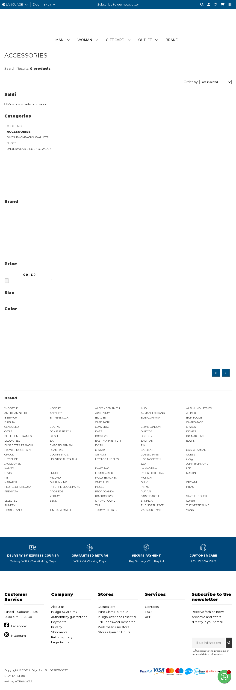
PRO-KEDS (56, 491)
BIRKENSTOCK (59, 417)
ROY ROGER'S (103, 496)
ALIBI (144, 408)
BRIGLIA (9, 422)
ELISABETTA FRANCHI (18, 445)
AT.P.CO (191, 413)
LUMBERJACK (104, 473)
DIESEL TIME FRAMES (18, 436)
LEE (188, 468)
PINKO (145, 486)
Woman (84, 40)
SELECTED (10, 500)
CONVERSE (102, 426)
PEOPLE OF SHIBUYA (17, 486)
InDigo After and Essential (117, 617)
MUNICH (146, 477)
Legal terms (60, 642)
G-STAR (100, 450)
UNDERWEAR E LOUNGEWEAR (29, 149)
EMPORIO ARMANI (61, 445)
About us (57, 607)
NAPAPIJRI (11, 482)
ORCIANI (191, 482)
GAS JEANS (148, 450)
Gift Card (115, 40)
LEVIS (8, 473)
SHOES (11, 143)
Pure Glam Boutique (113, 612)
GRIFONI (100, 454)
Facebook (19, 626)
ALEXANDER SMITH (107, 408)
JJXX (143, 463)
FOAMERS (56, 450)
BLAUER (100, 417)
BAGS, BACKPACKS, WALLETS (27, 137)
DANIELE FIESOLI (60, 431)
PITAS (190, 486)
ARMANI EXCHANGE (153, 413)
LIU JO (54, 473)
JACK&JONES (12, 463)
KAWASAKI (102, 468)
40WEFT (55, 408)
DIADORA (147, 431)
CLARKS (55, 426)
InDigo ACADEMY (64, 612)
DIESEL (54, 436)
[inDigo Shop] (118, 32)
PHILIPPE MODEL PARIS (65, 486)
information (217, 654)
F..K (143, 445)
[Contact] (213, 4)
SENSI (53, 500)
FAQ (148, 612)
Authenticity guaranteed (69, 617)
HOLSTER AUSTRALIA (63, 459)
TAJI (97, 505)
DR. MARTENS (195, 436)
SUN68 (190, 500)
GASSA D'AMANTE (197, 450)
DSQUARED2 (12, 440)
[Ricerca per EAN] (227, 4)
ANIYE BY (56, 413)
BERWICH (10, 417)
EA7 (52, 440)
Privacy (56, 627)
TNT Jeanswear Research (116, 622)
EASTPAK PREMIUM (108, 440)
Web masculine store (114, 627)
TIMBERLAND (13, 510)
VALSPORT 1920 (150, 510)
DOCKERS (101, 436)
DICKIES (191, 431)
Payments (58, 622)
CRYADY (191, 426)
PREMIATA (11, 491)
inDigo (190, 459)
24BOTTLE (11, 408)
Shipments (59, 632)
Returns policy (61, 637)
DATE (98, 431)
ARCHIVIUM (102, 413)
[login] (207, 4)
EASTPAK (147, 440)
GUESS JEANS (150, 454)
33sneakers (106, 607)
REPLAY (55, 496)
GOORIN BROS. (59, 454)
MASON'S (192, 473)
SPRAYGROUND (105, 500)
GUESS (190, 454)
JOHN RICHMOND (197, 463)
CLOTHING (14, 126)
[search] (200, 4)
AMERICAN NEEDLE (16, 413)
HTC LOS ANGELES (107, 459)
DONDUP (146, 436)
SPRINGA (147, 500)
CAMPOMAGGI (195, 422)
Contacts (152, 607)
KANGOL (9, 468)
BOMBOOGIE (194, 417)
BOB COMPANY (151, 417)
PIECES (99, 486)
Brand (171, 40)
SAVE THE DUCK (196, 496)
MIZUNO (55, 477)
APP (148, 617)
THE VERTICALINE (197, 505)
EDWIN (190, 440)
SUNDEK (9, 505)
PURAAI (146, 491)
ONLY (144, 482)
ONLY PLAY (102, 482)
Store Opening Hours (114, 632)
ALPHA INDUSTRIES (199, 408)
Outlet (145, 40)
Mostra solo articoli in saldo (27, 104)
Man (59, 40)
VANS (190, 510)
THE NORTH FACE (152, 505)
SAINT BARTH (150, 496)
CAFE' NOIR (102, 422)
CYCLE (8, 431)
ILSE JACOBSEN (151, 459)
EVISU (99, 445)
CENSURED (11, 426)
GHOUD (9, 454)
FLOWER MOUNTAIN (17, 450)
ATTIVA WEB (23, 681)
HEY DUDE (11, 459)
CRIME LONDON (151, 426)
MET (7, 477)
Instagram (18, 635)
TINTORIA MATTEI (61, 510)
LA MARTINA (149, 468)
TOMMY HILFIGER (106, 510)
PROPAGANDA (104, 491)
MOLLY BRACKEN (106, 477)
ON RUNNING (58, 482)
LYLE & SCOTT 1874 (152, 473)
